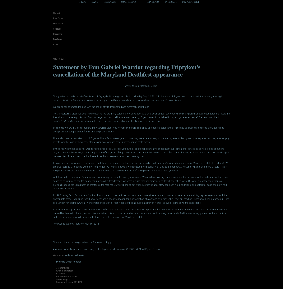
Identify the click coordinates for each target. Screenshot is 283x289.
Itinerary (153, 2)
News (82, 2)
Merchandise (191, 2)
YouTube (57, 29)
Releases (110, 2)
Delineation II (59, 23)
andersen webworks (74, 255)
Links (55, 44)
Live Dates (58, 18)
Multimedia (128, 2)
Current (56, 13)
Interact (171, 2)
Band (95, 2)
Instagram (57, 34)
